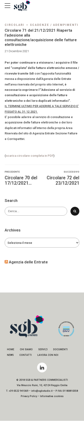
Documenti (60, 349)
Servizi (43, 349)
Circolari (14, 25)
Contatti (25, 355)
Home (10, 349)
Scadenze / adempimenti (54, 25)
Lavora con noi (47, 355)
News (10, 355)
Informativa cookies (51, 396)
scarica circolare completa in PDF (29, 155)
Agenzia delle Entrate (28, 262)
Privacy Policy (29, 396)
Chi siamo (26, 349)
